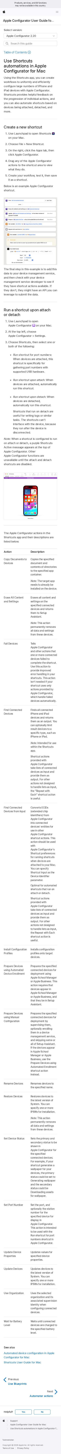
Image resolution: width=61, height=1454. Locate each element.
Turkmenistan (8, 1440)
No (42, 1412)
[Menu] (57, 12)
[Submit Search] (7, 43)
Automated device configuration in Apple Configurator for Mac (29, 1355)
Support (14, 1421)
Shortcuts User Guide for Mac (22, 1362)
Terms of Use (8, 1448)
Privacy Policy (23, 1448)
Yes (23, 1412)
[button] (17, 52)
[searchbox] (30, 43)
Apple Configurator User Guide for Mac (31, 21)
